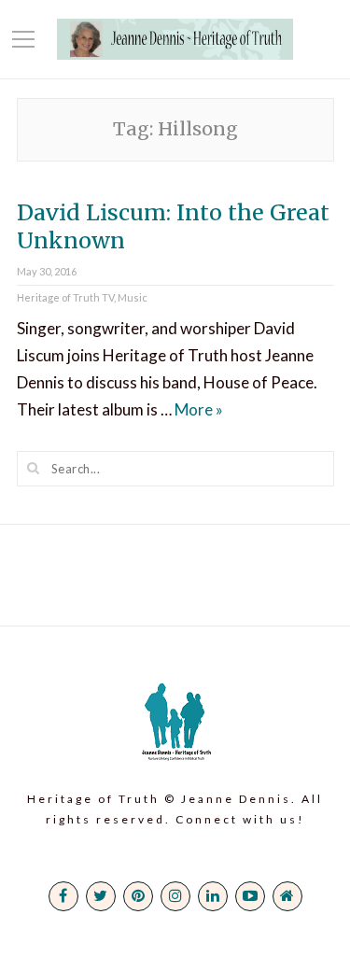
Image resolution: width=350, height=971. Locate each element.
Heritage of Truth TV (65, 297)
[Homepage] (287, 896)
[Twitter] (101, 896)
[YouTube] (250, 896)
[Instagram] (175, 896)
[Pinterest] (138, 896)
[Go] (33, 468)
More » (199, 409)
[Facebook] (63, 896)
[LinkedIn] (213, 896)
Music (132, 297)
